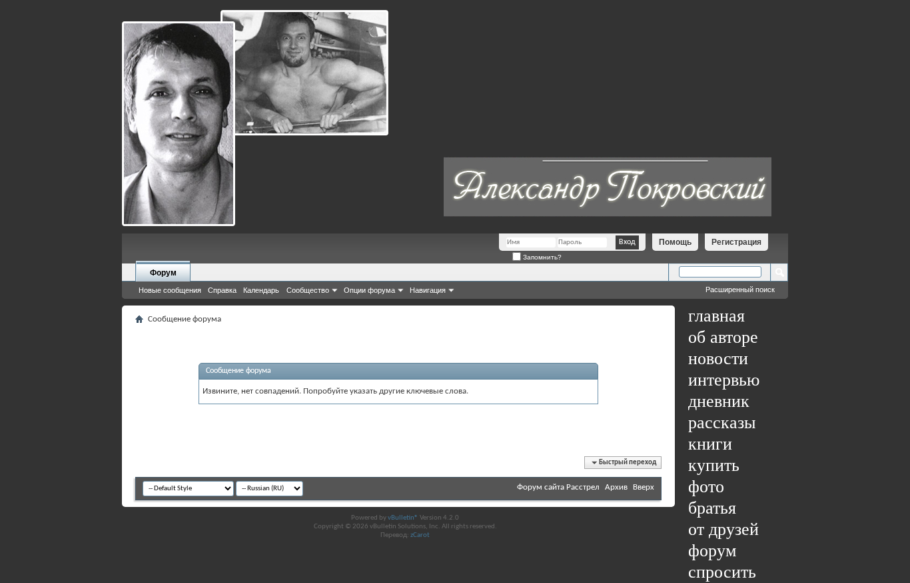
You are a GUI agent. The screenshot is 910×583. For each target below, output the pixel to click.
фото (706, 486)
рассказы (721, 422)
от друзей (723, 529)
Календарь (261, 290)
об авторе (723, 337)
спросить (722, 572)
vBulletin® (403, 518)
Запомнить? (541, 257)
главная (716, 316)
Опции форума (369, 290)
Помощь (675, 242)
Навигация (428, 290)
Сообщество (307, 290)
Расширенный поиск (740, 289)
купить (713, 465)
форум (712, 550)
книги (710, 444)
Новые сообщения (170, 290)
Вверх (643, 487)
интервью (723, 380)
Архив (616, 487)
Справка (222, 290)
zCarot (420, 535)
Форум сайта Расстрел (558, 487)
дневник (718, 401)
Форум (163, 272)
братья (712, 508)
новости (718, 358)
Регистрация (736, 242)
